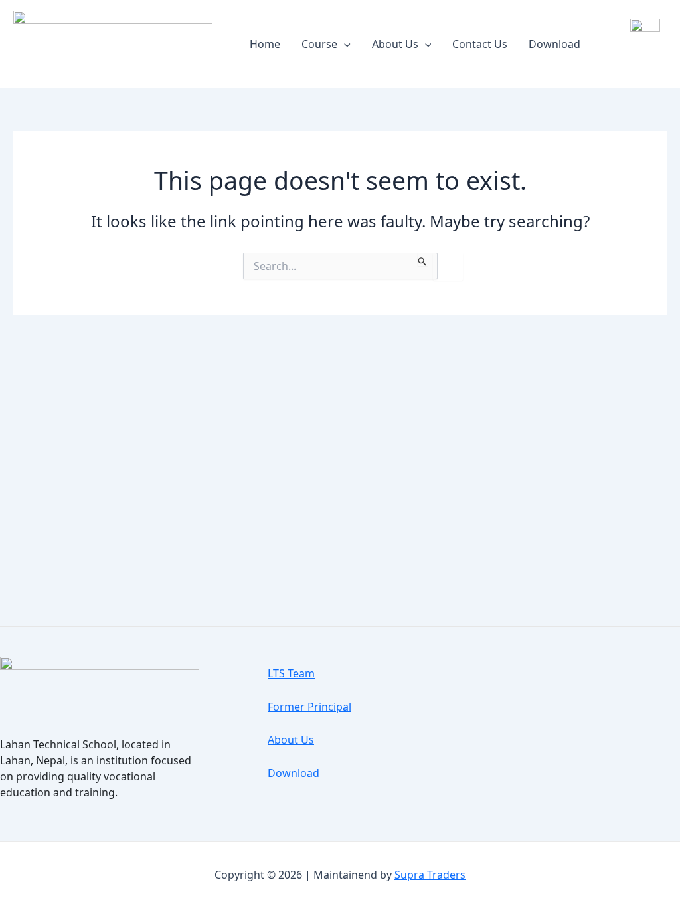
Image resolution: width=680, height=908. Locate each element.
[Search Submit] (423, 259)
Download (554, 44)
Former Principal (309, 706)
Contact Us (479, 44)
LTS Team (291, 673)
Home (265, 44)
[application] (344, 43)
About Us (395, 44)
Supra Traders (430, 874)
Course (319, 44)
